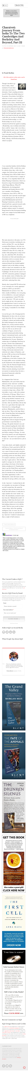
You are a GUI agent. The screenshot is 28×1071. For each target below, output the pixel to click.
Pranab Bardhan (9, 48)
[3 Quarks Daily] (19, 6)
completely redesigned (14, 1028)
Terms (13, 623)
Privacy (16, 623)
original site (6, 1026)
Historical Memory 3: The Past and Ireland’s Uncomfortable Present (14, 529)
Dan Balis (18, 1031)
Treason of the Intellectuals (9, 524)
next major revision (6, 1032)
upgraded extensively (9, 1031)
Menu (6, 5)
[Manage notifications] (24, 1067)
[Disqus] (14, 552)
